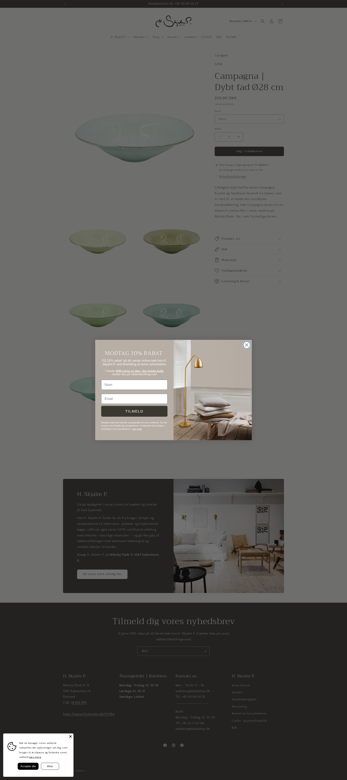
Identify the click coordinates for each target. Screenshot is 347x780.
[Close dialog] (246, 344)
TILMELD (134, 411)
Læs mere (35, 757)
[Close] (70, 736)
